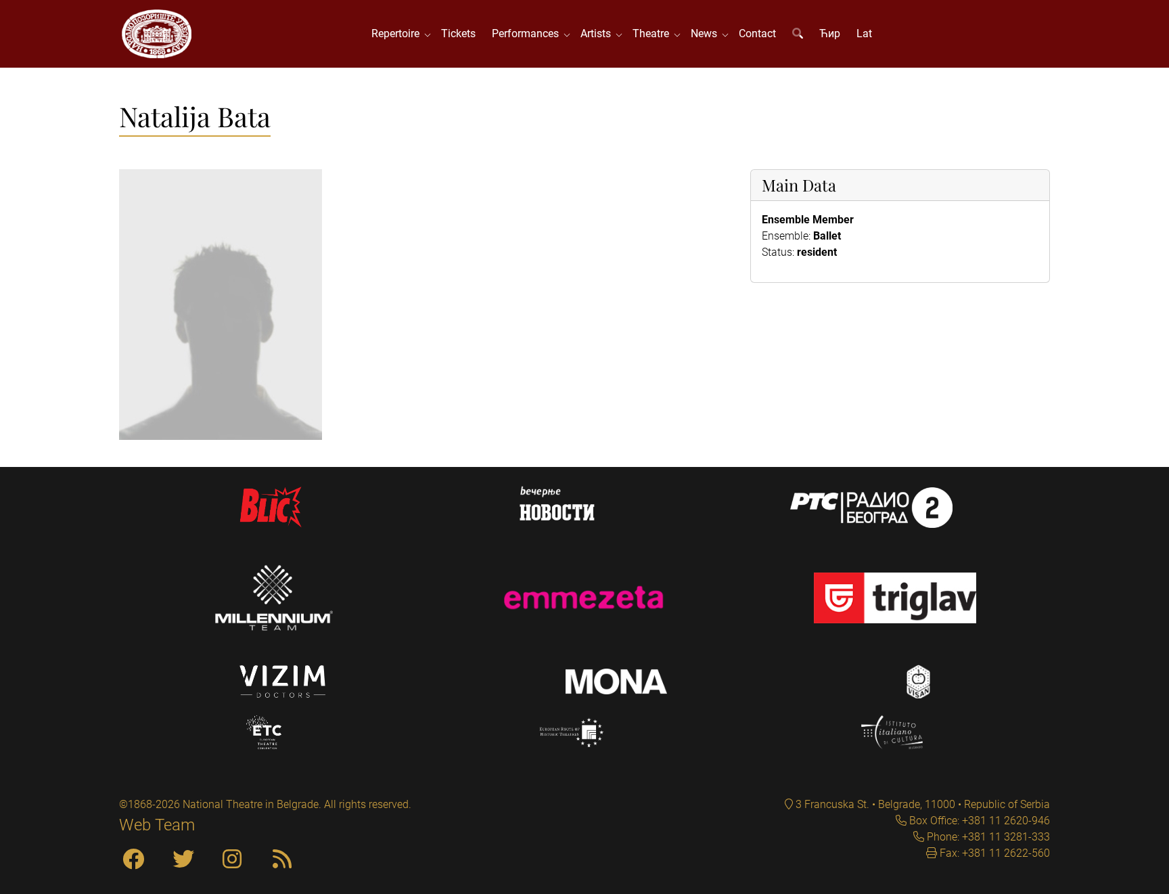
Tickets (458, 33)
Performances (528, 33)
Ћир (829, 33)
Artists (598, 33)
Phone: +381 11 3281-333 (987, 836)
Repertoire (398, 33)
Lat (864, 33)
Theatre (653, 33)
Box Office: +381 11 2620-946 (978, 820)
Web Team (157, 824)
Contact (757, 33)
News (707, 33)
